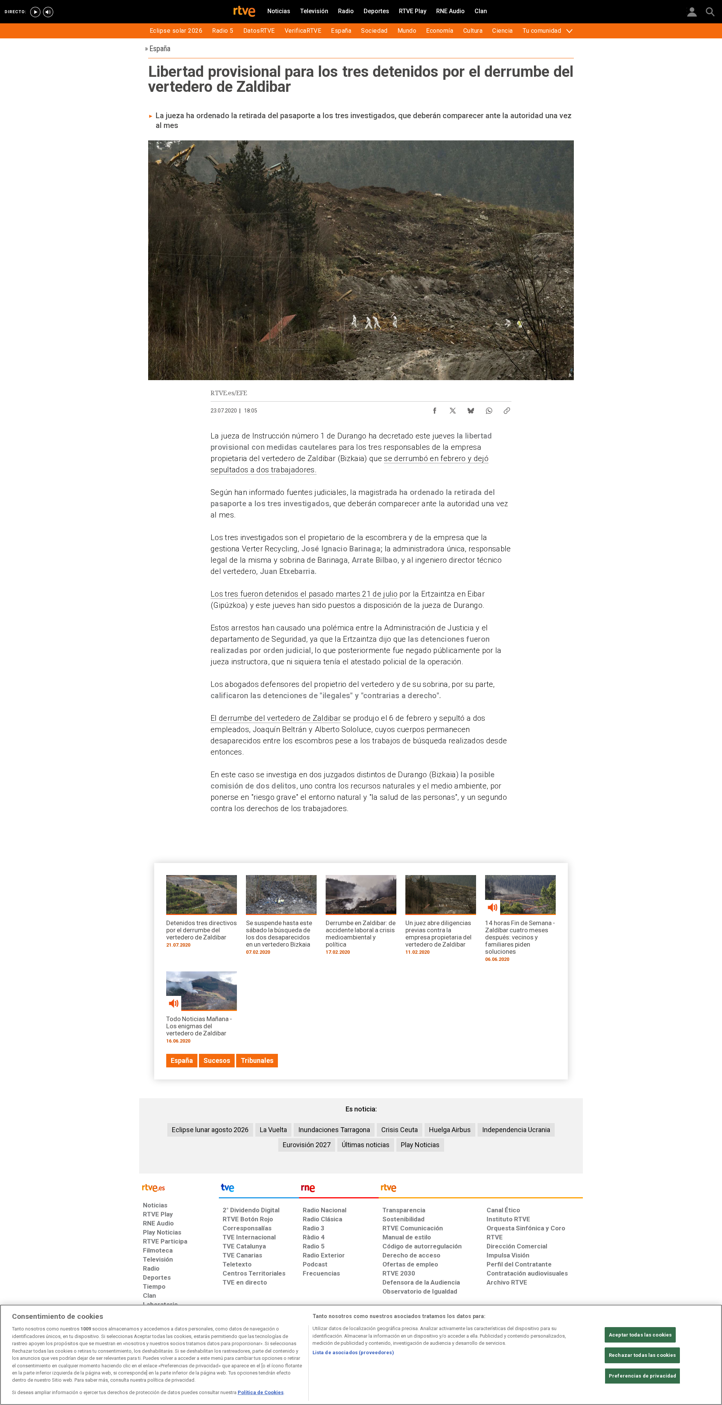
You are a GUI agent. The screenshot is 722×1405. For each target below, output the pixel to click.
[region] (361, 1355)
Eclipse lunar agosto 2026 (210, 1130)
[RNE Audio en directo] (48, 12)
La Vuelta (273, 1130)
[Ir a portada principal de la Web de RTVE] (179, 1187)
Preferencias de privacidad (642, 1376)
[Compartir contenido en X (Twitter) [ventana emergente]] (453, 409)
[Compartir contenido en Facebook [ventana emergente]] (435, 409)
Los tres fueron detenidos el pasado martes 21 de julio (304, 593)
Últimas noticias (366, 1145)
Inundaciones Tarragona (334, 1130)
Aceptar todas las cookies (640, 1335)
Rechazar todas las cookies (642, 1355)
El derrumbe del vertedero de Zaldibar (276, 718)
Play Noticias (420, 1145)
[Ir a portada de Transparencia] (481, 1189)
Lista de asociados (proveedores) (353, 1352)
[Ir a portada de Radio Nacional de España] (339, 1189)
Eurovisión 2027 (307, 1145)
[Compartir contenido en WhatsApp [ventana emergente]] (489, 409)
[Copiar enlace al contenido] (507, 409)
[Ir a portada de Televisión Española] (259, 1189)
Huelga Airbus (450, 1130)
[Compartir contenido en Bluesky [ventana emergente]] (471, 409)
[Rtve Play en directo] (35, 12)
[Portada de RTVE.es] (244, 12)
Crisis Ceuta (399, 1130)
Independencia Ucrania (516, 1130)
